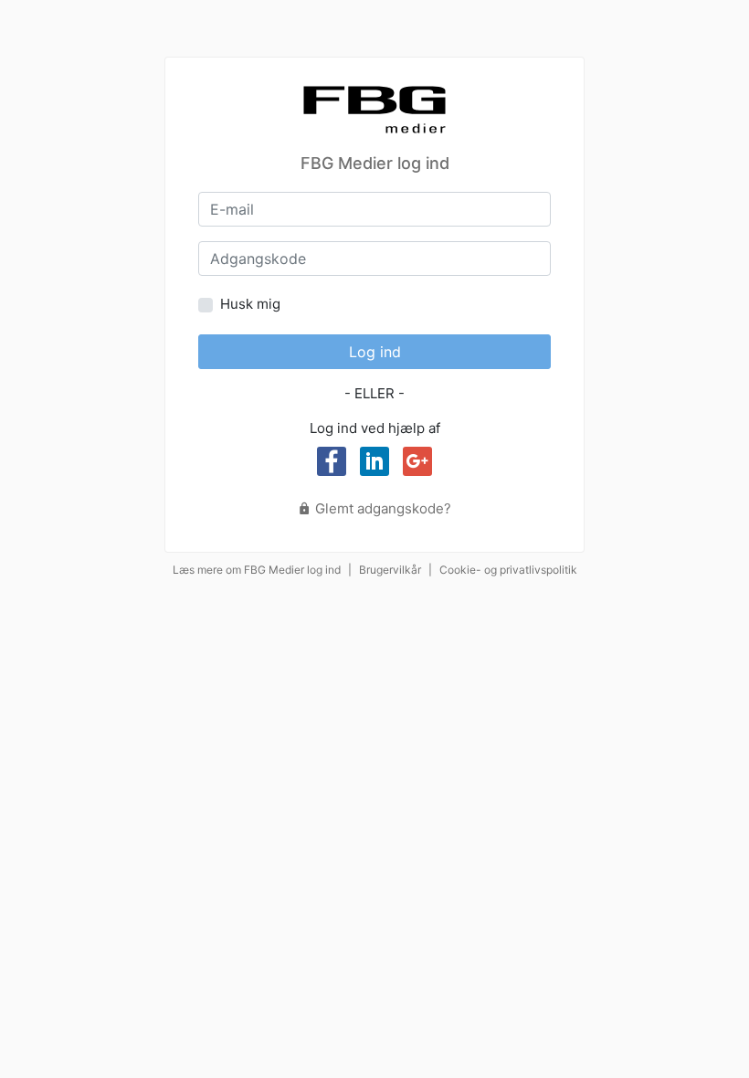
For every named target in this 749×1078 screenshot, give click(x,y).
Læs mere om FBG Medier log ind (257, 569)
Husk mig (250, 303)
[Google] (417, 461)
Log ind (375, 352)
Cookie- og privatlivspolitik (508, 569)
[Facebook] (331, 461)
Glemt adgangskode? (381, 508)
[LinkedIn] (374, 461)
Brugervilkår (390, 569)
